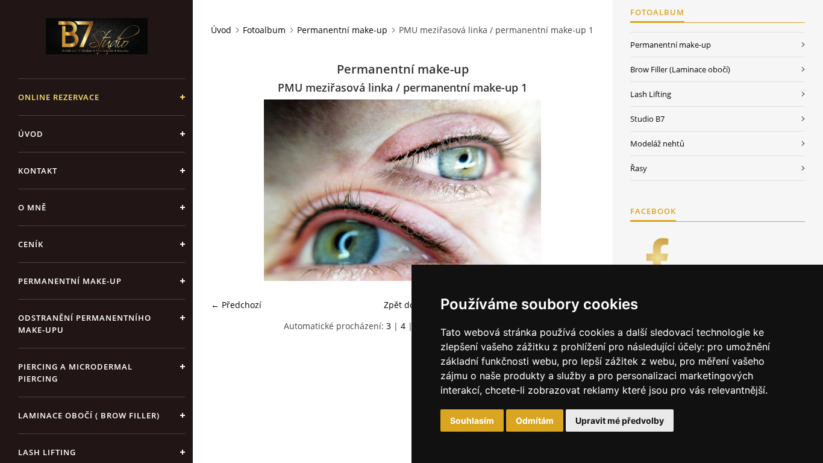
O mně (32, 207)
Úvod (30, 133)
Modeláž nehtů (657, 143)
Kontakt (37, 170)
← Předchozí (236, 304)
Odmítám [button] (535, 420)
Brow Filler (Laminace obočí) (680, 69)
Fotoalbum (264, 30)
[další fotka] (574, 190)
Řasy (638, 168)
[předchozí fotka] (230, 190)
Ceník (30, 244)
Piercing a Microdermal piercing (75, 372)
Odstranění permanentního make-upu (84, 323)
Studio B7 (647, 118)
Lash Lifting (650, 94)
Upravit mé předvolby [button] (619, 420)
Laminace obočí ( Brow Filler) (89, 415)
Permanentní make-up (70, 281)
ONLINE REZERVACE (58, 97)
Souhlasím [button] (472, 420)
